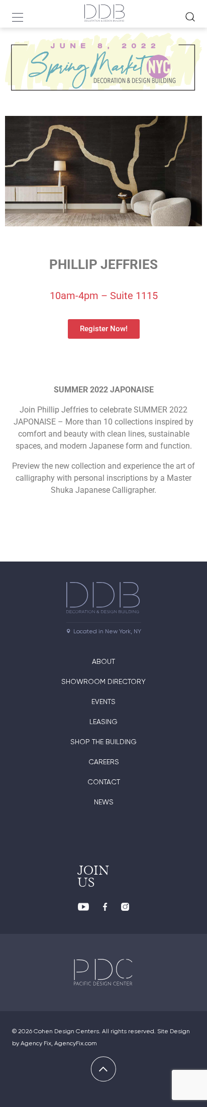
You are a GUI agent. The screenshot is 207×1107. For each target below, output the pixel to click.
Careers (103, 762)
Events (103, 702)
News (104, 802)
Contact (103, 782)
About (103, 661)
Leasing (103, 722)
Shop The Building (103, 742)
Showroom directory (103, 681)
